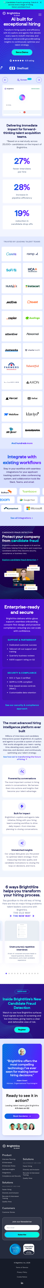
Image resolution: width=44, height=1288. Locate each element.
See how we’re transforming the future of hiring (22, 758)
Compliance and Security (11, 1176)
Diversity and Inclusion (10, 1193)
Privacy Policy (22, 1272)
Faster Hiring (6, 1189)
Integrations (6, 1173)
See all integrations (20, 517)
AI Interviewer (7, 1163)
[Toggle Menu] (39, 15)
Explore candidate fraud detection (19, 559)
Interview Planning (8, 1159)
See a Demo (22, 52)
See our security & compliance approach (22, 707)
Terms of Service (22, 1267)
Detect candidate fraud (21, 7)
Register (22, 1030)
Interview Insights (8, 1169)
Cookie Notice (22, 1277)
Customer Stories (8, 1212)
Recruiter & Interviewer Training (10, 1197)
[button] (5, 80)
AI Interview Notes (8, 1166)
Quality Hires (7, 1202)
